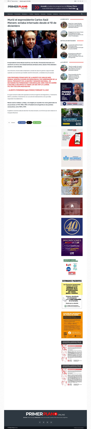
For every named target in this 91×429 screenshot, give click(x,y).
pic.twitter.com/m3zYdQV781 (19, 86)
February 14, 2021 (42, 90)
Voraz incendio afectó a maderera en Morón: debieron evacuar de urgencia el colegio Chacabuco (74, 77)
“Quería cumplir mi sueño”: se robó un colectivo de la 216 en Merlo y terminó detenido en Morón (75, 68)
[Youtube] (75, 1)
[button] (81, 14)
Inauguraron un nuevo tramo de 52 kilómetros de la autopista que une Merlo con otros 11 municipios (75, 34)
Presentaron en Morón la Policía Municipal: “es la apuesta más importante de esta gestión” (75, 55)
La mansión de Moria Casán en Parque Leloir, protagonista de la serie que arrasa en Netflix (75, 46)
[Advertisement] (71, 398)
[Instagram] (81, 1)
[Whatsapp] (82, 1)
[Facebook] (77, 1)
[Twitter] (79, 1)
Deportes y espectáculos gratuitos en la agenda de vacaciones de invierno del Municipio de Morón (75, 25)
